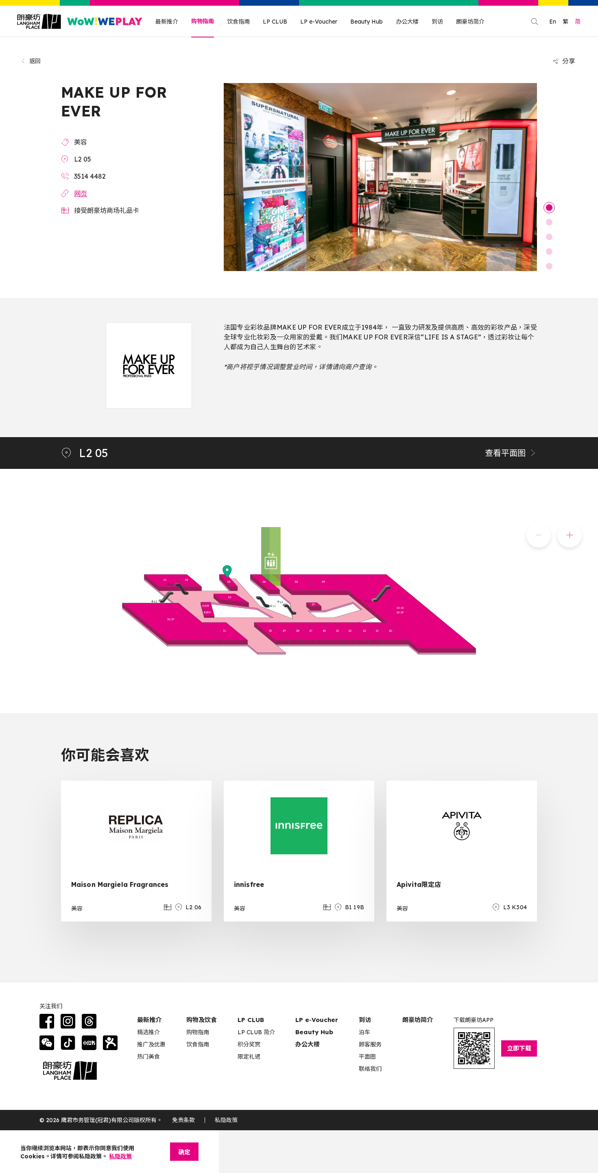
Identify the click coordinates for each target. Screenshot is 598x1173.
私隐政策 (226, 1120)
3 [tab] (549, 237)
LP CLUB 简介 (256, 1032)
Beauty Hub (366, 21)
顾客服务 (370, 1044)
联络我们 (370, 1068)
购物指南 (202, 21)
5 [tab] (549, 266)
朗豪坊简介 (470, 21)
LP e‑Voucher (316, 1020)
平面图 (367, 1056)
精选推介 (148, 1032)
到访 (437, 21)
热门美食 (148, 1056)
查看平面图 (505, 453)
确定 (184, 1152)
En (552, 21)
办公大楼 (407, 21)
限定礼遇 (249, 1056)
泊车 (364, 1032)
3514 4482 (90, 176)
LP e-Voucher (318, 21)
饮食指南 (238, 21)
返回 (35, 61)
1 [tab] (549, 208)
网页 (80, 193)
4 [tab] (549, 251)
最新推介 (166, 21)
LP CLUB (275, 21)
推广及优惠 (151, 1044)
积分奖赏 (249, 1044)
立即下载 (519, 1048)
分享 (568, 61)
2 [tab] (549, 222)
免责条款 (183, 1120)
